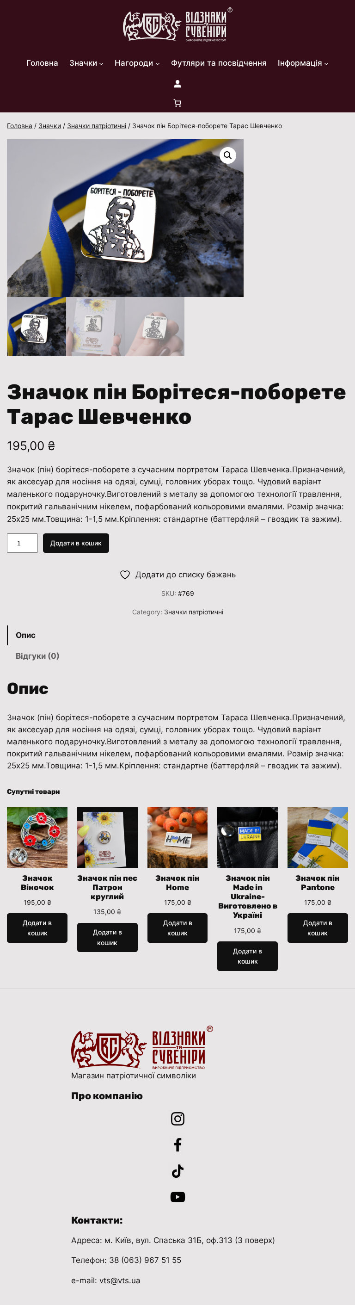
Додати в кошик (76, 543)
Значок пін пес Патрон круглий (107, 887)
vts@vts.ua (120, 1280)
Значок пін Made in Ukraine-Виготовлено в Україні (247, 896)
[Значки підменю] (101, 63)
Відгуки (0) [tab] (38, 656)
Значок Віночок (37, 882)
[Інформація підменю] (326, 63)
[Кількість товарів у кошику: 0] (177, 102)
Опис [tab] (26, 635)
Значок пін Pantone (317, 882)
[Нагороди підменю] (157, 63)
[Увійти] (177, 83)
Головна (19, 126)
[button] (228, 155)
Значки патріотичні (96, 126)
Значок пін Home (177, 882)
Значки (49, 126)
